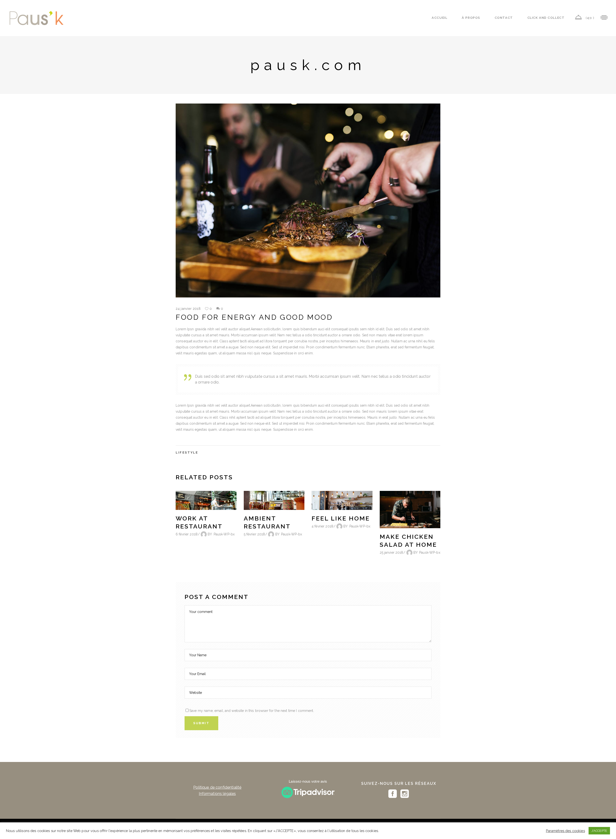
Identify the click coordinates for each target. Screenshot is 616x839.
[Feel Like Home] (342, 500)
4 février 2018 (322, 526)
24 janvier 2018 (188, 309)
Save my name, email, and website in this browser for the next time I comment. (251, 711)
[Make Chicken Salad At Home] (410, 509)
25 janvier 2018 (391, 552)
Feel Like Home (341, 518)
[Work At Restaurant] (206, 500)
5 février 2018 (254, 534)
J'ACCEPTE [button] (599, 830)
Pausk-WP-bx (224, 534)
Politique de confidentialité (217, 787)
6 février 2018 (187, 534)
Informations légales (217, 793)
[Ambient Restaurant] (274, 500)
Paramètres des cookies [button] (565, 831)
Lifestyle (187, 452)
